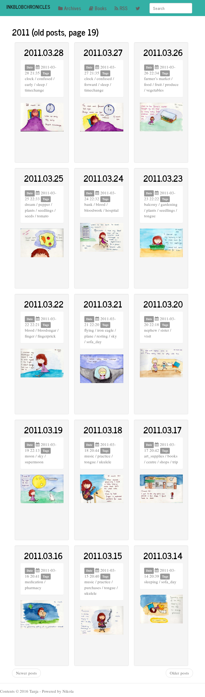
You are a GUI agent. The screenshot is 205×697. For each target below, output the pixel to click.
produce (172, 84)
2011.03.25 (43, 178)
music (89, 456)
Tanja (33, 691)
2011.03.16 (43, 555)
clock (29, 78)
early (29, 84)
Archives (72, 8)
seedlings (45, 210)
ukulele (105, 461)
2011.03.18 (103, 430)
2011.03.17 (162, 430)
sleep (40, 84)
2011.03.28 (44, 52)
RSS (124, 8)
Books (101, 8)
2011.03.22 (44, 304)
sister (164, 330)
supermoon (34, 461)
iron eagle (105, 330)
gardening (169, 204)
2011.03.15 (103, 555)
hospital (112, 210)
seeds (29, 215)
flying (89, 330)
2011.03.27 (103, 52)
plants (30, 210)
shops (164, 461)
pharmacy (33, 587)
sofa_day (94, 341)
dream (30, 204)
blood (100, 204)
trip (175, 461)
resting (102, 336)
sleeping (151, 581)
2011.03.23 (163, 178)
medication (34, 581)
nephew (150, 330)
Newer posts (26, 673)
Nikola (68, 691)
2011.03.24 (104, 178)
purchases (92, 587)
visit (147, 336)
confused (44, 78)
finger (29, 336)
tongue (150, 215)
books (172, 456)
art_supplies (154, 456)
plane (88, 336)
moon (29, 456)
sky (114, 336)
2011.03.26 (163, 52)
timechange (34, 90)
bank (88, 204)
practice (104, 456)
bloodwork (93, 210)
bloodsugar (47, 330)
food (148, 84)
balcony (150, 204)
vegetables (155, 90)
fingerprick (47, 336)
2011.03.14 (163, 555)
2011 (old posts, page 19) (55, 32)
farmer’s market (157, 78)
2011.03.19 (43, 430)
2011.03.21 (103, 304)
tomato (43, 215)
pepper (44, 204)
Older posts (179, 673)
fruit (158, 84)
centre (151, 461)
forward (90, 84)
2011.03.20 (163, 304)
